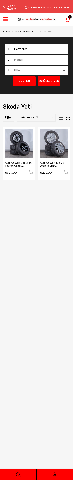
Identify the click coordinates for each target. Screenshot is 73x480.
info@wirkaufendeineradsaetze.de (49, 7)
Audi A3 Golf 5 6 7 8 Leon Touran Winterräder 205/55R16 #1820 (52, 167)
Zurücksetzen (49, 81)
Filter (8, 117)
